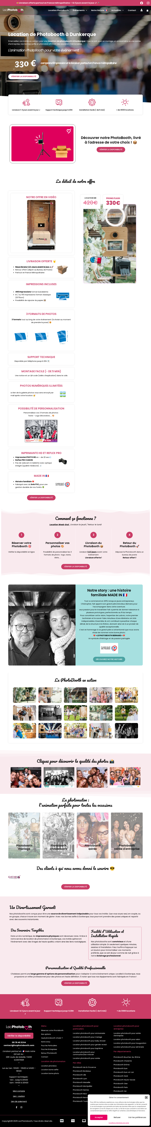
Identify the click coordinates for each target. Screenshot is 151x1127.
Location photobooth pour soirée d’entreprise (127, 1034)
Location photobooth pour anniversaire (89, 1033)
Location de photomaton (53, 1061)
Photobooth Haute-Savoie (124, 1080)
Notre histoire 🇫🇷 (99, 10)
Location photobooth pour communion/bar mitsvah (84, 1053)
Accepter (99, 1117)
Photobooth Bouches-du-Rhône (127, 1057)
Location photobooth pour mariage (87, 1037)
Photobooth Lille (79, 1075)
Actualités (116, 10)
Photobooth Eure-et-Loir (124, 1072)
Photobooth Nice (80, 1094)
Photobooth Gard (121, 1076)
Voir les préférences (137, 1117)
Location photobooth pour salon (127, 1039)
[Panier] (147, 10)
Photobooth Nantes (81, 1090)
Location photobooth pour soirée (86, 1058)
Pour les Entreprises (49, 1049)
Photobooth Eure (120, 1068)
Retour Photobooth (49, 1053)
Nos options (46, 1034)
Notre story (45, 1042)
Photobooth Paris (121, 1087)
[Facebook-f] (16, 1107)
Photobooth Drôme (122, 1064)
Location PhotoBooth (58, 10)
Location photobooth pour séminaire (129, 1047)
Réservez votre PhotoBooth (52, 1030)
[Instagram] (148, 3)
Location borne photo (50, 1073)
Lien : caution (19, 1096)
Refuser (117, 1117)
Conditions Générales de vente (119, 1123)
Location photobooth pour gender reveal (90, 1044)
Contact (132, 10)
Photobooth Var (120, 1091)
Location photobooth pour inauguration (130, 1043)
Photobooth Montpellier (82, 1086)
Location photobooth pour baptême (88, 1048)
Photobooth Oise (121, 1083)
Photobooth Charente (123, 1061)
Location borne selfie (49, 1069)
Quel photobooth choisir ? (52, 1038)
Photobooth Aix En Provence (84, 1067)
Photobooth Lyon (80, 1078)
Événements (79, 10)
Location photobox (49, 1066)
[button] (146, 1097)
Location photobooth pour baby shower (89, 1041)
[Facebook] (142, 3)
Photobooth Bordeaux (82, 1071)
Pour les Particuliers (49, 1045)
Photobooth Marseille (81, 1082)
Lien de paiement (19, 1101)
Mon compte (19, 1091)
